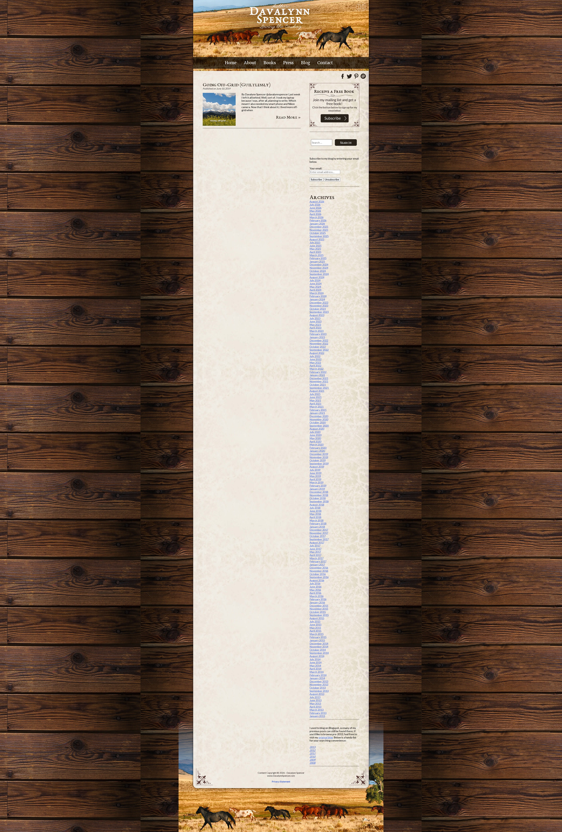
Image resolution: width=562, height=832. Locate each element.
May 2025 (315, 248)
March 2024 (316, 293)
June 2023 (315, 321)
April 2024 (315, 289)
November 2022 (319, 343)
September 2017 (319, 539)
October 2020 (318, 422)
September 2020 (319, 425)
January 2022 (317, 375)
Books (269, 62)
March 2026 (316, 217)
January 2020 (317, 450)
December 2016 (319, 567)
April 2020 (315, 441)
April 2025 (315, 252)
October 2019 (318, 460)
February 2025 (318, 258)
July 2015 (315, 621)
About (250, 62)
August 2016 (317, 580)
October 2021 (318, 384)
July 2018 (315, 507)
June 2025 (315, 245)
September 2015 (319, 615)
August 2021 (317, 390)
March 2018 (316, 520)
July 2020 (315, 432)
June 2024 (315, 283)
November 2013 (319, 684)
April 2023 (315, 327)
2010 (312, 756)
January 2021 (317, 413)
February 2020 (318, 447)
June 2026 (315, 207)
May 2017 (315, 551)
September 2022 (319, 349)
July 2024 (315, 280)
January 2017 (317, 564)
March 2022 (316, 368)
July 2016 (315, 583)
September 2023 (319, 311)
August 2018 (317, 504)
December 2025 (319, 226)
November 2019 (319, 457)
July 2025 (315, 242)
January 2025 (317, 261)
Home (231, 62)
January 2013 (317, 716)
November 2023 (319, 305)
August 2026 (317, 201)
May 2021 (315, 400)
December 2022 (319, 340)
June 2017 (315, 548)
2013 (312, 747)
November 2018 (319, 495)
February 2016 (318, 599)
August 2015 (317, 618)
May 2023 (315, 324)
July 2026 (315, 204)
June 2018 (315, 511)
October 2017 (318, 536)
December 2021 (319, 378)
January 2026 (317, 223)
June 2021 (315, 397)
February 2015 (318, 637)
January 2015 (317, 640)
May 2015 (315, 627)
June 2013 (315, 700)
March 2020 (316, 444)
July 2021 (315, 394)
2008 (312, 762)
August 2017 (317, 542)
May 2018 (315, 514)
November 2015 (319, 608)
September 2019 (319, 463)
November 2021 (319, 381)
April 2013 (315, 706)
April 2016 (315, 593)
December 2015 (319, 605)
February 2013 (318, 713)
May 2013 (315, 703)
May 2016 (315, 589)
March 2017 (316, 558)
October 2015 (318, 612)
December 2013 (319, 681)
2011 (312, 753)
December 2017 (319, 529)
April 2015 (315, 630)
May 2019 (315, 476)
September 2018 (319, 501)
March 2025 (316, 255)
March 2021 (316, 406)
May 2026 (315, 210)
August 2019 (317, 466)
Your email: (316, 168)
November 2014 (319, 646)
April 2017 (315, 555)
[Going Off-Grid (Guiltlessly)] (219, 124)
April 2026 (315, 214)
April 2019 (315, 479)
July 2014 (315, 659)
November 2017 (319, 533)
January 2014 (317, 678)
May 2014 (315, 665)
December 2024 (319, 264)
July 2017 (315, 545)
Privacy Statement (281, 781)
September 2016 (319, 577)
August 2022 (317, 353)
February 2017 (318, 561)
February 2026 (318, 220)
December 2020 (319, 416)
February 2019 (318, 485)
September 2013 (319, 691)
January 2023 (317, 337)
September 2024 (319, 274)
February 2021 (318, 409)
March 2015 (316, 634)
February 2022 (318, 372)
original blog (325, 737)
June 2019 (315, 473)
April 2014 (315, 668)
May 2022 (315, 362)
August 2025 (317, 239)
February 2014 (318, 675)
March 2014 (316, 671)
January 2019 (317, 488)
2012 (312, 750)
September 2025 (319, 236)
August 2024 (317, 277)
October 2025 (318, 233)
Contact (325, 62)
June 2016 (315, 586)
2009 (312, 759)
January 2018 (317, 526)
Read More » (288, 117)
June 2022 (315, 359)
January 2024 (317, 299)
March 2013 (316, 709)
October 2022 (318, 346)
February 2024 (318, 296)
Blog (305, 62)
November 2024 (319, 267)
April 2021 (315, 403)
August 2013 (317, 694)
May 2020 (315, 438)
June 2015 (315, 624)
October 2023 (318, 308)
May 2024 (315, 286)
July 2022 (315, 356)
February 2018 (318, 523)
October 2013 (318, 687)
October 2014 (318, 649)
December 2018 (319, 491)
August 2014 (317, 656)
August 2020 (317, 428)
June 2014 (315, 662)
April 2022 (315, 365)
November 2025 (319, 229)
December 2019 (319, 454)
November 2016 (319, 570)
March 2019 (316, 482)
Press (288, 62)
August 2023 (317, 315)
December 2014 (319, 643)
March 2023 (316, 331)
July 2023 (315, 318)
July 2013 (315, 697)
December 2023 (319, 302)
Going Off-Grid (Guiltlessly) (236, 84)
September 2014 (319, 652)
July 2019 (315, 469)
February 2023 (318, 334)
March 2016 (316, 596)
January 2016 (317, 602)
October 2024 (318, 271)
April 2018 (315, 517)
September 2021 (319, 387)
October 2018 (318, 498)
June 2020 (315, 435)
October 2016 (318, 574)
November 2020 (319, 419)
